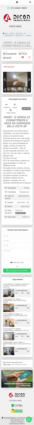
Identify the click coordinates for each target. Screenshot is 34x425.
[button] (5, 79)
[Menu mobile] (17, 2)
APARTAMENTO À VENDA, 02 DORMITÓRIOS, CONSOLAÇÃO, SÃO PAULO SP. (15, 315)
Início (6, 33)
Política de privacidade (17, 422)
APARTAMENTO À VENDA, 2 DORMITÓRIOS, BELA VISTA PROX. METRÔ (14, 300)
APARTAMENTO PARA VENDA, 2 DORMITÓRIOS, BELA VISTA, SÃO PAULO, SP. (17, 343)
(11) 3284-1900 (19, 8)
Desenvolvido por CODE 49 (17, 423)
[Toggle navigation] (30, 2)
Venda (12, 33)
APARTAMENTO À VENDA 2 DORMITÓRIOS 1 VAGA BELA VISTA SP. (16, 329)
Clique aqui (6, 364)
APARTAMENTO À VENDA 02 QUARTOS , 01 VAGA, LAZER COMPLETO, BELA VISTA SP (16, 285)
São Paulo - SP (21, 33)
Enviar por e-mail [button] (17, 262)
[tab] (9, 67)
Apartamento (9, 35)
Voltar (29, 35)
